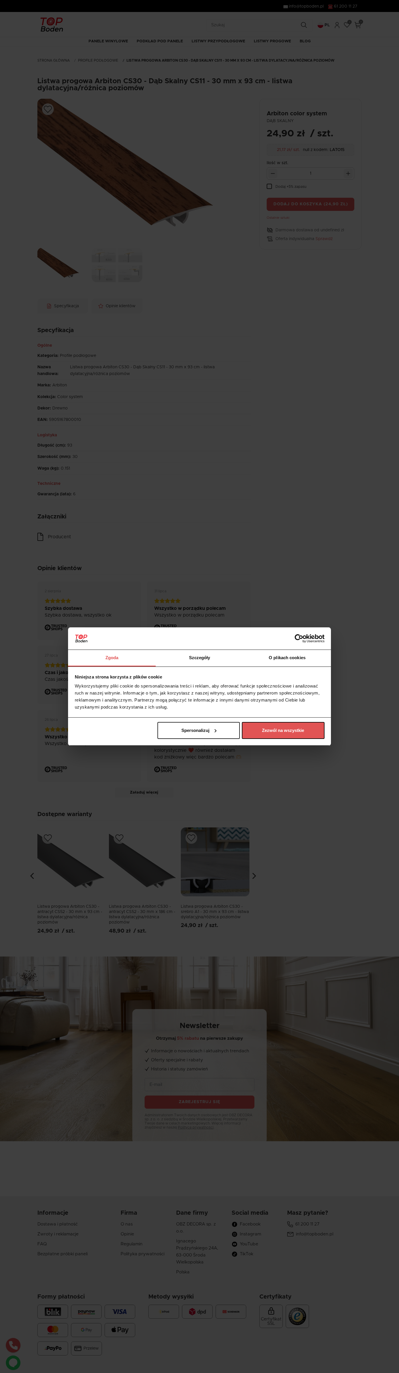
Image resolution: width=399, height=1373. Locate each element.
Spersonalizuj (195, 730)
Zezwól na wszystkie (283, 730)
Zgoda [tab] (112, 657)
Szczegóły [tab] (199, 657)
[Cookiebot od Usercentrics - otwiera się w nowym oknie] (299, 638)
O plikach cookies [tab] (287, 657)
